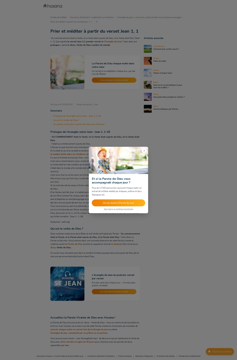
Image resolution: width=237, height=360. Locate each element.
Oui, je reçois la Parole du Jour (118, 202)
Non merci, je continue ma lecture (118, 209)
